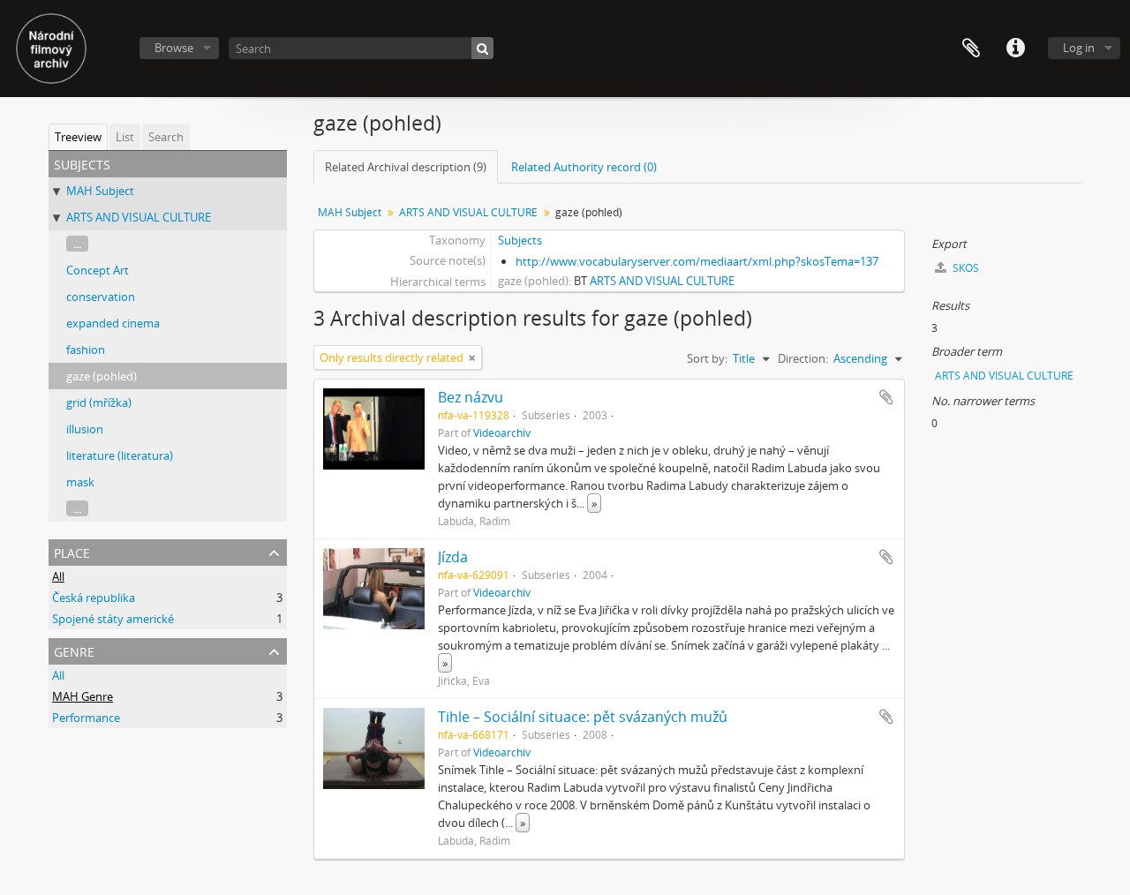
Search (166, 137)
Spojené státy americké (113, 619)
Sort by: (707, 358)
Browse (173, 48)
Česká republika (93, 597)
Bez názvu (470, 397)
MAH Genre (82, 696)
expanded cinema (113, 323)
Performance (86, 718)
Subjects (520, 240)
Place (72, 551)
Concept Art (97, 270)
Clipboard (971, 48)
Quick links (1015, 48)
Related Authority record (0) (584, 167)
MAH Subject (100, 191)
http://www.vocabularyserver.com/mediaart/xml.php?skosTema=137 (697, 261)
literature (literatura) (119, 455)
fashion (85, 349)
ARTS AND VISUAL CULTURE (138, 217)
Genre (74, 650)
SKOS (964, 267)
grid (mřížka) (99, 402)
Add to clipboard (886, 397)
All (58, 576)
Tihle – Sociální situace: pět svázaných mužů (582, 716)
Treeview (78, 137)
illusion (84, 429)
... (77, 244)
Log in (1079, 48)
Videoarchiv (502, 432)
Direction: (803, 358)
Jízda (453, 557)
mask (80, 482)
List (125, 137)
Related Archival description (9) (405, 167)
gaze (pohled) (101, 376)
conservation (100, 297)
